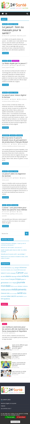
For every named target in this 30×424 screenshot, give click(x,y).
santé (19, 293)
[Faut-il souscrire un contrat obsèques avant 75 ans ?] (6, 370)
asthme (12, 270)
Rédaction (14, 35)
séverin (17, 213)
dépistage (14, 276)
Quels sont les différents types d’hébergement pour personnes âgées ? (20, 346)
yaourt (24, 35)
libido (23, 65)
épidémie (7, 299)
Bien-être (5, 24)
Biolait (25, 144)
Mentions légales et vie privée (8, 403)
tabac (9, 296)
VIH (2, 299)
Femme (4, 61)
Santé (9, 61)
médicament (6, 289)
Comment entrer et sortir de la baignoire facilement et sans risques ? (19, 355)
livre (12, 286)
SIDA (24, 293)
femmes (3, 279)
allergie (13, 267)
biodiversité (23, 270)
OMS (8, 293)
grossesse (4, 283)
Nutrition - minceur (13, 24)
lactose (9, 101)
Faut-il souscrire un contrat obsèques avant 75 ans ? (19, 372)
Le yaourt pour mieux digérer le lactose (14, 96)
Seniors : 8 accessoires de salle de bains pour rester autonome (18, 364)
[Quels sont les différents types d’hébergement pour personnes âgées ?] (6, 344)
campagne (13, 273)
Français (12, 279)
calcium (20, 35)
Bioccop (21, 144)
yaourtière (4, 216)
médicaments (18, 289)
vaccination (19, 296)
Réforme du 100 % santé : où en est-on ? (11, 247)
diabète (8, 276)
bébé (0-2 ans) (5, 273)
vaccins (25, 296)
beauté (15, 270)
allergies (17, 267)
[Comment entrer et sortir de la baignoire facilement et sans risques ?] (6, 353)
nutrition (13, 101)
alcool (2, 267)
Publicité (3, 406)
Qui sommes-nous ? (6, 408)
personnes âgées (13, 293)
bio (18, 270)
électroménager (5, 213)
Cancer (20, 272)
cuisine (19, 211)
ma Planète (19, 135)
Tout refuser (21, 417)
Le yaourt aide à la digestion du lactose (14, 174)
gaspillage (12, 213)
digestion (23, 178)
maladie (15, 286)
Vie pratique (15, 205)
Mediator (20, 286)
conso (4, 205)
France (7, 279)
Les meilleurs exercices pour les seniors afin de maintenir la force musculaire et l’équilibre (15, 329)
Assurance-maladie (5, 270)
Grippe (18, 279)
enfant (19, 276)
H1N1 (10, 282)
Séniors (4, 324)
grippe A (23, 279)
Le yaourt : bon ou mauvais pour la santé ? (13, 30)
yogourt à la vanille (10, 67)
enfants (25, 276)
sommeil (3, 296)
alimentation (6, 135)
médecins (25, 286)
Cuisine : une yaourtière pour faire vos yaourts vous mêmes (14, 208)
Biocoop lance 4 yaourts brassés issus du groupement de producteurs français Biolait (15, 140)
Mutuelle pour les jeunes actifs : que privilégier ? (13, 254)
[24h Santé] (2, 13)
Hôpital (14, 283)
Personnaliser (15, 421)
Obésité (3, 293)
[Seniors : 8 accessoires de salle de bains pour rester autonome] (6, 362)
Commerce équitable (7, 146)
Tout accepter (11, 417)
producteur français (16, 146)
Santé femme (15, 61)
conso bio (12, 135)
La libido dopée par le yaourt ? (14, 63)
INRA (20, 99)
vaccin (13, 296)
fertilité (19, 65)
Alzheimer (23, 267)
